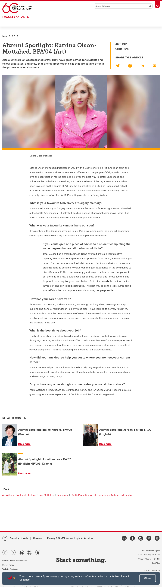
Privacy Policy (8, 564)
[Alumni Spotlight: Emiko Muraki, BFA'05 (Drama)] (9, 435)
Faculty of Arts (15, 16)
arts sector (126, 495)
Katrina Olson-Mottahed (41, 495)
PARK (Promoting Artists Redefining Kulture (95, 495)
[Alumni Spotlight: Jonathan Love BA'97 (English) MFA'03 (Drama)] (9, 464)
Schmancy (62, 495)
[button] (119, 65)
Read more (24, 444)
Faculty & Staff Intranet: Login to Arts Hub (70, 538)
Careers (37, 538)
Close (147, 578)
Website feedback (10, 569)
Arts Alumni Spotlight (14, 495)
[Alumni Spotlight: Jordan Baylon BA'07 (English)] (90, 435)
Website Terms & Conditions (14, 560)
